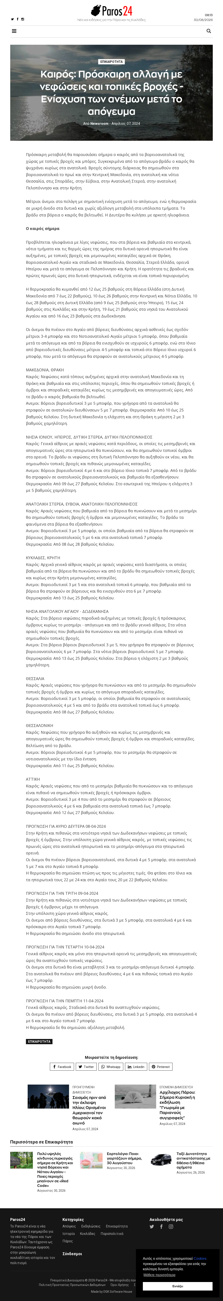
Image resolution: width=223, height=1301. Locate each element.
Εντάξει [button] (177, 1286)
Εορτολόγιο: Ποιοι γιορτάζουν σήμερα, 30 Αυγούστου (124, 1158)
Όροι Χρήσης (120, 1285)
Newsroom (95, 124)
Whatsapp (113, 1067)
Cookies (200, 1258)
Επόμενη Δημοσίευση (176, 1087)
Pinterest (163, 1067)
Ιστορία (69, 1234)
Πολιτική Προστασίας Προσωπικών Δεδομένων (72, 1285)
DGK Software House (117, 1291)
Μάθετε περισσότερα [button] (159, 1275)
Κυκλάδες (87, 1234)
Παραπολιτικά (112, 1234)
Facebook (64, 1067)
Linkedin (138, 1067)
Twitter (89, 1067)
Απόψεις (69, 1226)
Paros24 (101, 1280)
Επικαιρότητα (111, 61)
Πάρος (68, 1241)
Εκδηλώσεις (91, 1226)
